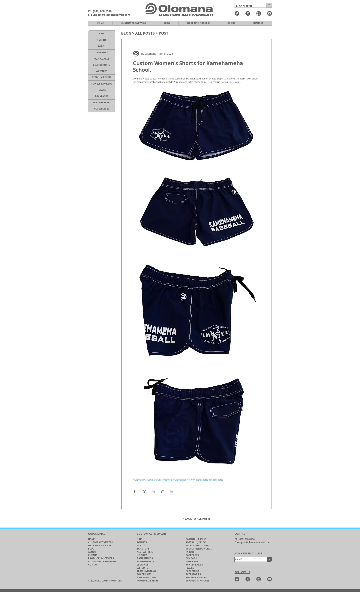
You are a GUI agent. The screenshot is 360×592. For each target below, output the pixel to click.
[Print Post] (171, 491)
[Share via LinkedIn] (153, 491)
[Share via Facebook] (134, 491)
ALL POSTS (145, 33)
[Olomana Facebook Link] (237, 13)
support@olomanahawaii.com (110, 15)
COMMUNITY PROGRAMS (102, 561)
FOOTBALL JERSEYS (147, 580)
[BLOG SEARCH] (269, 5)
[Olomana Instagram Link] (258, 13)
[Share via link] (162, 491)
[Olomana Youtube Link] (269, 13)
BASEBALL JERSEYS (196, 539)
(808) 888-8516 (102, 11)
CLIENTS (93, 555)
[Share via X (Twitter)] (144, 491)
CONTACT (93, 564)
